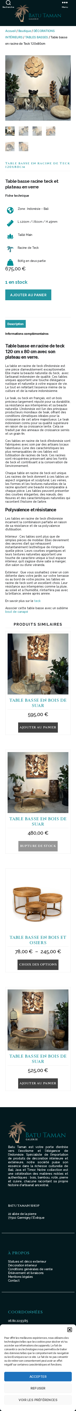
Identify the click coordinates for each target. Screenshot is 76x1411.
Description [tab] (15, 324)
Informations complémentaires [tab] (26, 333)
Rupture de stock (38, 846)
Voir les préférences (38, 1400)
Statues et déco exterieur (27, 1261)
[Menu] (69, 2)
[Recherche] (8, 2)
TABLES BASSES (36, 37)
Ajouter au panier (28, 295)
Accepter (38, 1377)
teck (37, 601)
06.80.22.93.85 (18, 1321)
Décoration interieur (22, 1265)
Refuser (38, 1388)
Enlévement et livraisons (26, 1273)
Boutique (24, 31)
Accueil (10, 31)
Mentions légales (20, 1277)
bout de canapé (16, 611)
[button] (70, 1330)
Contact (14, 1280)
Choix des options (38, 964)
